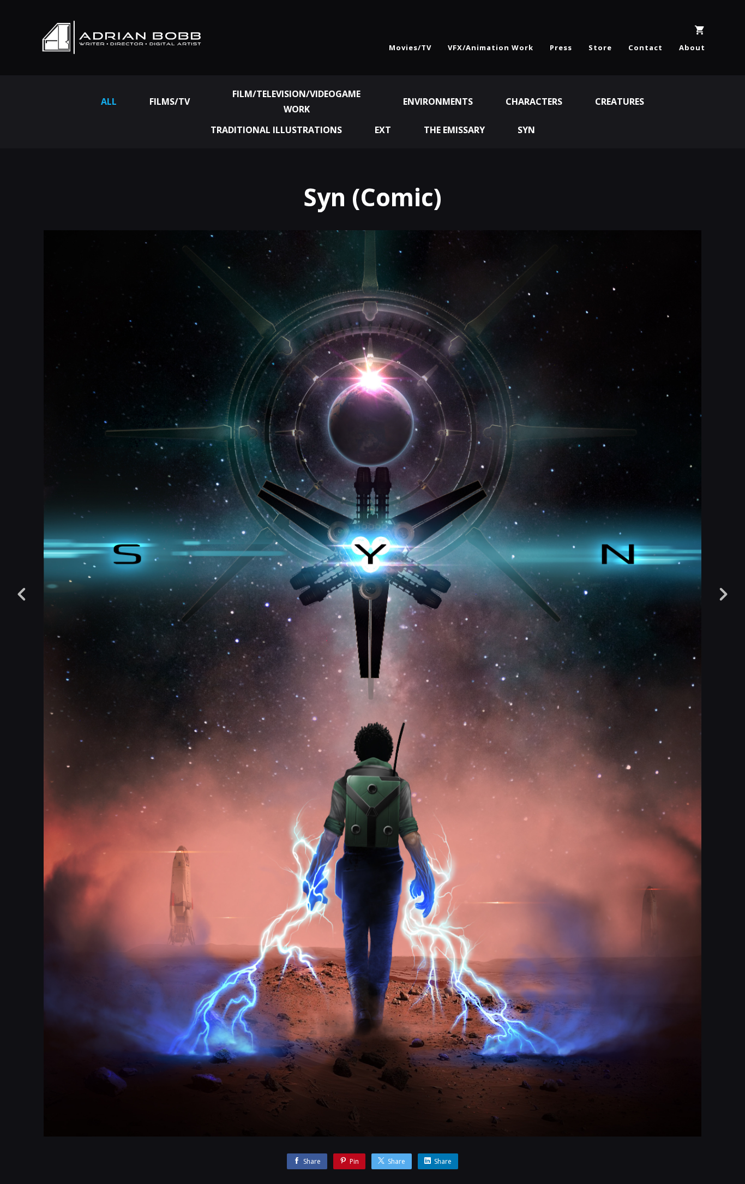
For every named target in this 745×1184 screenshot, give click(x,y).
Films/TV (169, 101)
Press (561, 47)
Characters (534, 101)
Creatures (619, 101)
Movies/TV (410, 47)
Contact (645, 47)
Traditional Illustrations (276, 130)
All (109, 101)
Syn (526, 130)
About (692, 47)
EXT (383, 130)
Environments (438, 101)
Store (600, 47)
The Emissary (454, 130)
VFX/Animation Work (490, 47)
